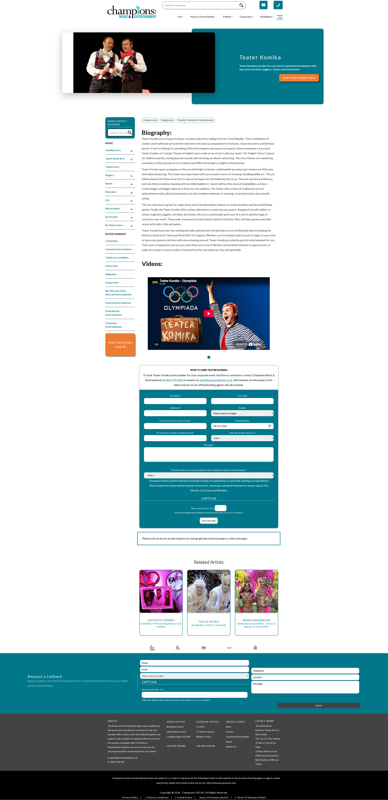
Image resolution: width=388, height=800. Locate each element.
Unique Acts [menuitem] (112, 282)
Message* (209, 445)
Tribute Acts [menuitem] (112, 166)
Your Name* (175, 395)
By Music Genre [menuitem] (114, 225)
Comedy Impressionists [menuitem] (118, 249)
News (228, 726)
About (229, 741)
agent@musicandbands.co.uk (215, 380)
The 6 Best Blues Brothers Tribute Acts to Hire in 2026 (267, 730)
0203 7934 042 (178, 746)
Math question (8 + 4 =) (153, 689)
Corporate (246, 16)
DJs (180, 16)
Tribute (227, 16)
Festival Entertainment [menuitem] (118, 302)
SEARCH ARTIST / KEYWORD (117, 123)
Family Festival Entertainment (196, 120)
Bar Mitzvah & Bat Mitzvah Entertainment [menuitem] (118, 292)
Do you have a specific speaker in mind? (175, 432)
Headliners (266, 16)
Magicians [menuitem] (111, 274)
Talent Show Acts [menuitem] (115, 158)
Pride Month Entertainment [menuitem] (113, 313)
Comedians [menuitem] (111, 240)
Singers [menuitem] (109, 175)
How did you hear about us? (242, 432)
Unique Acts (150, 120)
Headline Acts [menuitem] (113, 150)
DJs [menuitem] (107, 200)
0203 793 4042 (174, 380)
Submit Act (231, 746)
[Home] (131, 11)
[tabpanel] (209, 312)
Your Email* (242, 395)
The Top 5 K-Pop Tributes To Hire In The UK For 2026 (267, 742)
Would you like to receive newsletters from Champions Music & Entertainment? (208, 470)
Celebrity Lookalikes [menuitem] (117, 257)
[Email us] (263, 5)
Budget (242, 408)
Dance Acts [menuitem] (111, 265)
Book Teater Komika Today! (299, 77)
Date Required (242, 420)
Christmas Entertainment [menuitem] (113, 325)
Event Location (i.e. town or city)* (175, 420)
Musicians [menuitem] (111, 191)
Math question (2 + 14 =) (202, 508)
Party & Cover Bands (202, 16)
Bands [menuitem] (108, 183)
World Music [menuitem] (112, 208)
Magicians (167, 120)
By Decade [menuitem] (111, 216)
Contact (230, 731)
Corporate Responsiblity (237, 736)
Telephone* (175, 408)
